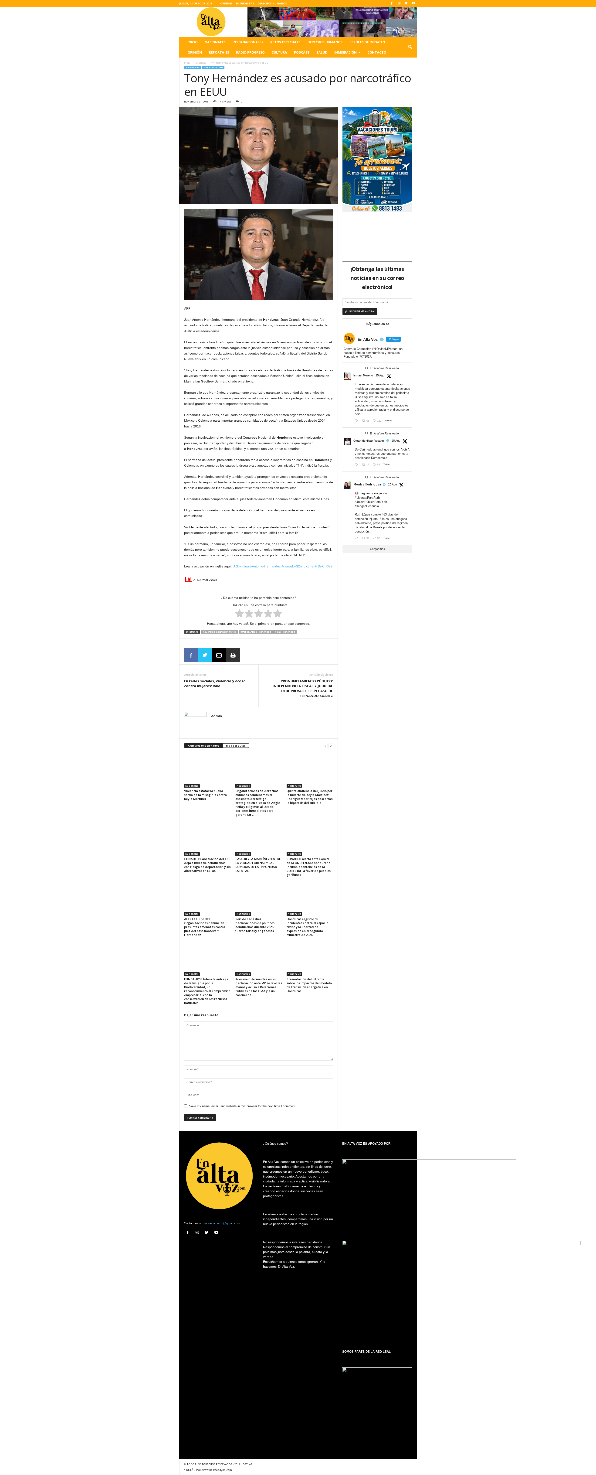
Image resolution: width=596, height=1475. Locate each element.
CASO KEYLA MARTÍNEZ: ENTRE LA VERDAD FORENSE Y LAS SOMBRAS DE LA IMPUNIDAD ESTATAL (258, 865)
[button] (410, 47)
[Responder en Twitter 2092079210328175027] (357, 538)
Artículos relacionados (203, 745)
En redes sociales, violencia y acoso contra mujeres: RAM (215, 683)
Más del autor (235, 745)
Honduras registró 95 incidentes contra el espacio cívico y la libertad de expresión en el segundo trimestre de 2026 (307, 927)
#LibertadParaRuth (367, 497)
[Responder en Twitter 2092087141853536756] (357, 465)
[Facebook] (392, 3)
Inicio (193, 42)
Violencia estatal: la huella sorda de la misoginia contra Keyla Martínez (205, 795)
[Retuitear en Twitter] (366, 368)
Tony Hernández (285, 631)
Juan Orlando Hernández (255, 631)
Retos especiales (285, 42)
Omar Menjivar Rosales (369, 440)
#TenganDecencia (367, 506)
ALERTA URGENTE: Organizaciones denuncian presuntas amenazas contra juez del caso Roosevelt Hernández (204, 927)
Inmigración (345, 52)
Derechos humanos (325, 42)
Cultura (279, 52)
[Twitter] (406, 3)
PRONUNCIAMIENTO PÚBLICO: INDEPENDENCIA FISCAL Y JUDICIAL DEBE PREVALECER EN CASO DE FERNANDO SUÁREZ (303, 688)
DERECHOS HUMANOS (272, 3)
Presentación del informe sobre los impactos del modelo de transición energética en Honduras (309, 985)
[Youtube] (413, 3)
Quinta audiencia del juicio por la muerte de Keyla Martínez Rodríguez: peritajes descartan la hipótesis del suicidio (310, 797)
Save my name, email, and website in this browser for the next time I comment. (242, 1106)
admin (216, 716)
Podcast (302, 52)
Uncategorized (213, 67)
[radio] (239, 614)
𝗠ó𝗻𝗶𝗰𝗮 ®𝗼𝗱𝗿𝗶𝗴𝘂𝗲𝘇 (367, 484)
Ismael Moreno (363, 375)
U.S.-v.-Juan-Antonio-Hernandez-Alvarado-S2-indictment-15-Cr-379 (282, 566)
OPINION (226, 3)
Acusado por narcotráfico (220, 631)
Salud (322, 52)
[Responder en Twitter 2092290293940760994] (357, 421)
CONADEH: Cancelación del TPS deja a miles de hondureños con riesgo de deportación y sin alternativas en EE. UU (207, 865)
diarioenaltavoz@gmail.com (221, 1223)
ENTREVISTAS (245, 3)
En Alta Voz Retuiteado (384, 368)
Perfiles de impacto (367, 42)
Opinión (195, 52)
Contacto (376, 52)
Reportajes (219, 52)
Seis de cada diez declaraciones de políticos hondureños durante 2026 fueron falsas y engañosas (254, 925)
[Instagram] (399, 3)
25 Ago (380, 375)
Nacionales (215, 42)
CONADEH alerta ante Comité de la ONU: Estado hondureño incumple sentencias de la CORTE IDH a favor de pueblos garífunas (309, 867)
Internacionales (248, 42)
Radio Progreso (250, 52)
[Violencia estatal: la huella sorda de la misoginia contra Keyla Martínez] (207, 770)
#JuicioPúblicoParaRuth (371, 502)
